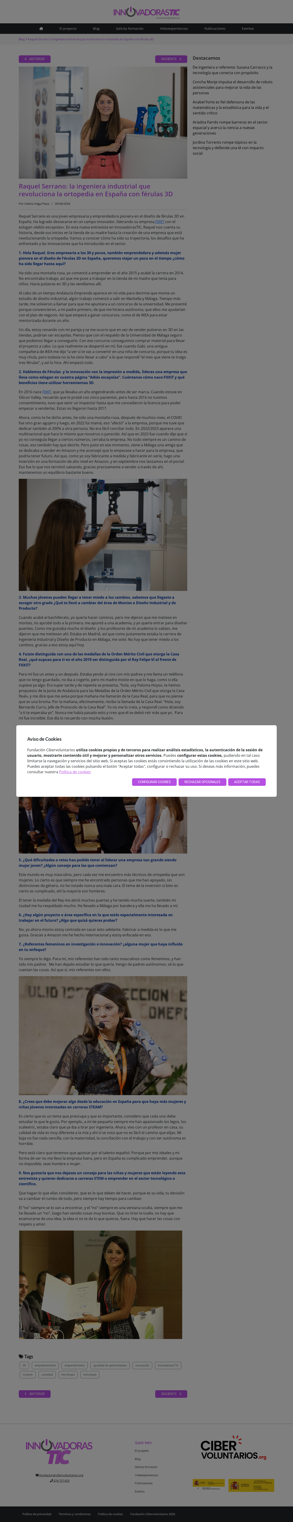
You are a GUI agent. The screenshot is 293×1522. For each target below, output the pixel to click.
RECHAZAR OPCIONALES (202, 782)
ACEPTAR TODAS (247, 782)
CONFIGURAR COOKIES (154, 782)
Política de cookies (75, 771)
